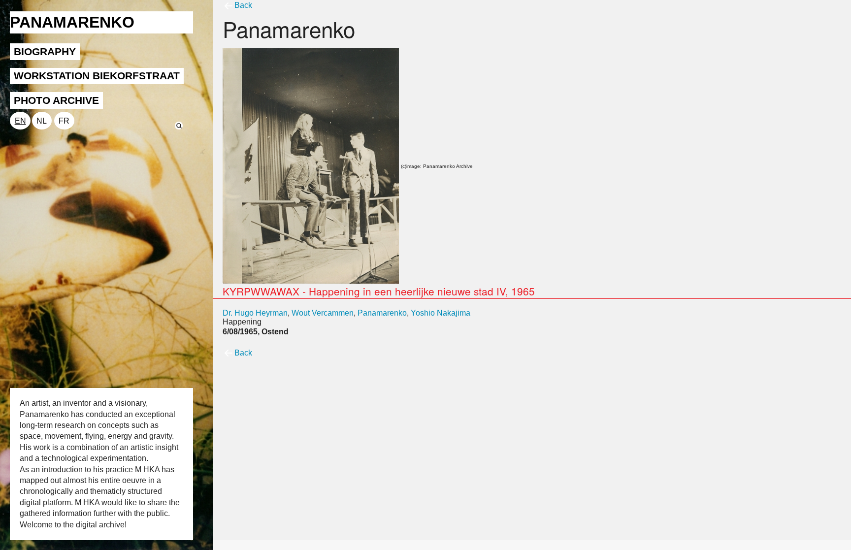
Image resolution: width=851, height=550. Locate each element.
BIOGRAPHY (45, 51)
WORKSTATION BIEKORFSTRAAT (97, 75)
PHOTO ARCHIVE (56, 100)
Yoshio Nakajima (440, 313)
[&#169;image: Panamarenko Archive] (311, 165)
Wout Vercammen (323, 313)
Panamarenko (382, 313)
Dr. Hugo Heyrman (255, 313)
